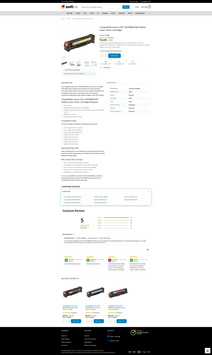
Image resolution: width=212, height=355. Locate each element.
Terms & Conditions (76, 350)
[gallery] (79, 43)
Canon (69, 18)
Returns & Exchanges (90, 345)
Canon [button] (78, 13)
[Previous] (65, 43)
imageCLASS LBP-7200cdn (101, 196)
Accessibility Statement (97, 350)
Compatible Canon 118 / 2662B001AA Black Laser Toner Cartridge (70, 307)
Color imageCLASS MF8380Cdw (72, 199)
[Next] (92, 43)
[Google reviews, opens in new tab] (139, 332)
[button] (136, 7)
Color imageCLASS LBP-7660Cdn (72, 196)
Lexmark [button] (105, 13)
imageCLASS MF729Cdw (130, 196)
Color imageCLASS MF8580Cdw (72, 202)
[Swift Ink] (69, 7)
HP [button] (98, 13)
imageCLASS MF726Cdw (100, 202)
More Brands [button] (139, 13)
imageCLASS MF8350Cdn (130, 199)
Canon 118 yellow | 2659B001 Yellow (83, 18)
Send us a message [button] (134, 1)
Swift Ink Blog (65, 339)
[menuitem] (67, 1)
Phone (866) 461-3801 (145, 1)
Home (63, 18)
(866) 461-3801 (114, 340)
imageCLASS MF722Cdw (100, 199)
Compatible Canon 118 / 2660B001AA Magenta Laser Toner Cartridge (117, 307)
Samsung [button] (122, 13)
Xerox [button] (130, 13)
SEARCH (126, 7)
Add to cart (114, 55)
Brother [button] (69, 13)
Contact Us (64, 345)
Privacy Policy (86, 350)
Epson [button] (92, 13)
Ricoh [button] (113, 13)
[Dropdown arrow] (148, 191)
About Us (64, 335)
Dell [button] (85, 13)
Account (86, 335)
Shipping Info (88, 342)
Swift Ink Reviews (66, 342)
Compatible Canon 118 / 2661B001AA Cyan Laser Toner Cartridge (92, 307)
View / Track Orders (90, 339)
